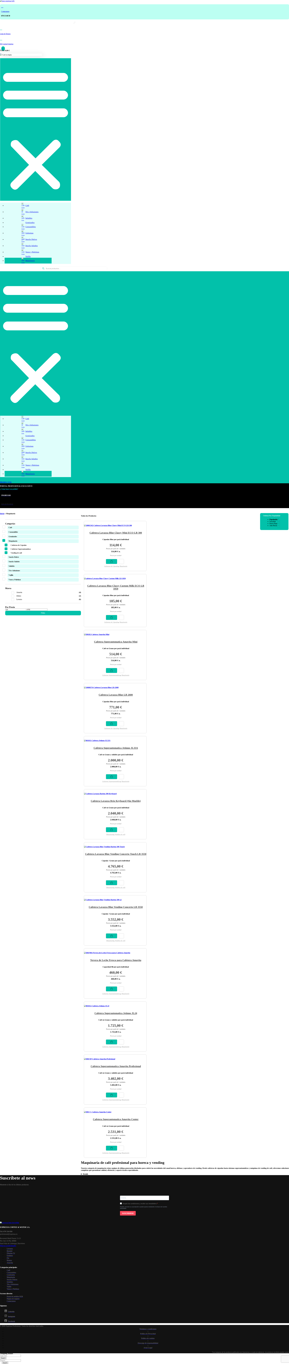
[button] (35, 129)
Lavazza (19, 599)
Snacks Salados (14, 562)
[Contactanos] (2, 6)
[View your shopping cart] (0, 52)
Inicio (2, 514)
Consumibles (13, 532)
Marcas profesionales (8, 1246)
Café (10, 527)
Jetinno (18, 596)
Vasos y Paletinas (15, 580)
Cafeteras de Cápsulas (111, 566)
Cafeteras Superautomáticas (111, 675)
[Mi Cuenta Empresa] (1, 38)
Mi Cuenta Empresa (6, 44)
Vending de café (120, 834)
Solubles (11, 566)
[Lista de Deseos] (1, 28)
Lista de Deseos (5, 34)
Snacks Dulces (14, 557)
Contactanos (5, 11)
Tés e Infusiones (14, 571)
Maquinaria (123, 566)
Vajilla (11, 575)
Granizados (13, 536)
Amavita (19, 592)
